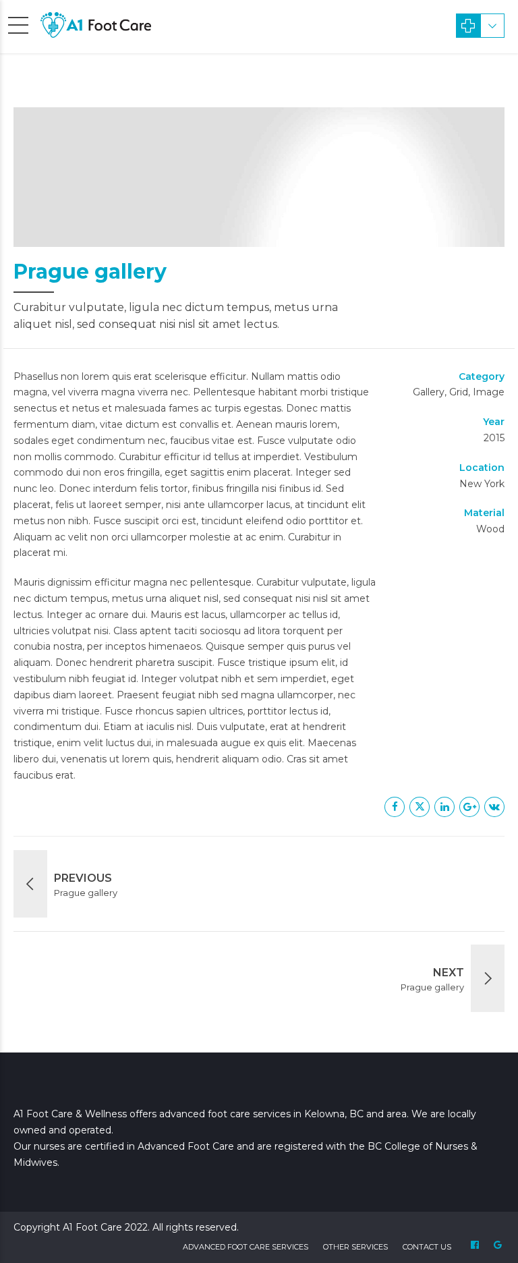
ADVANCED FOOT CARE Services (245, 1247)
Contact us (427, 1247)
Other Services (355, 1247)
